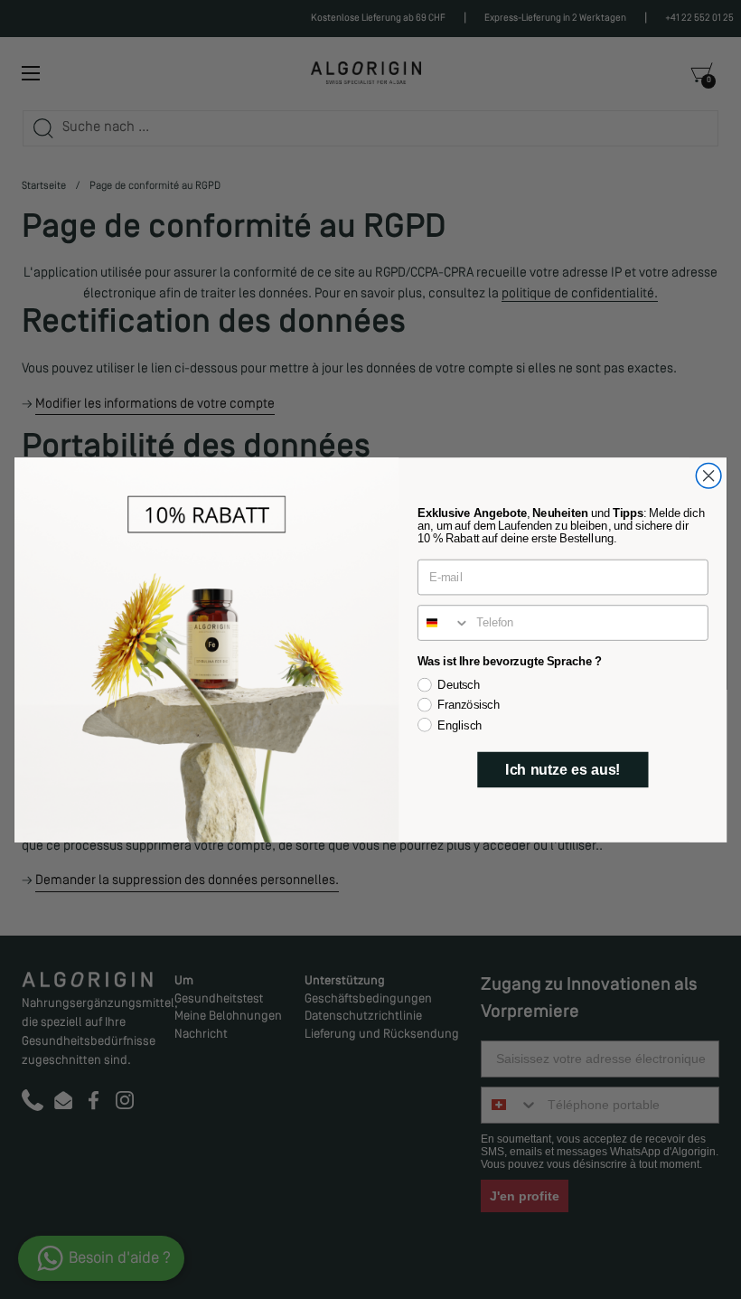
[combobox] (444, 623)
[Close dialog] (708, 475)
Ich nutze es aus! (563, 769)
